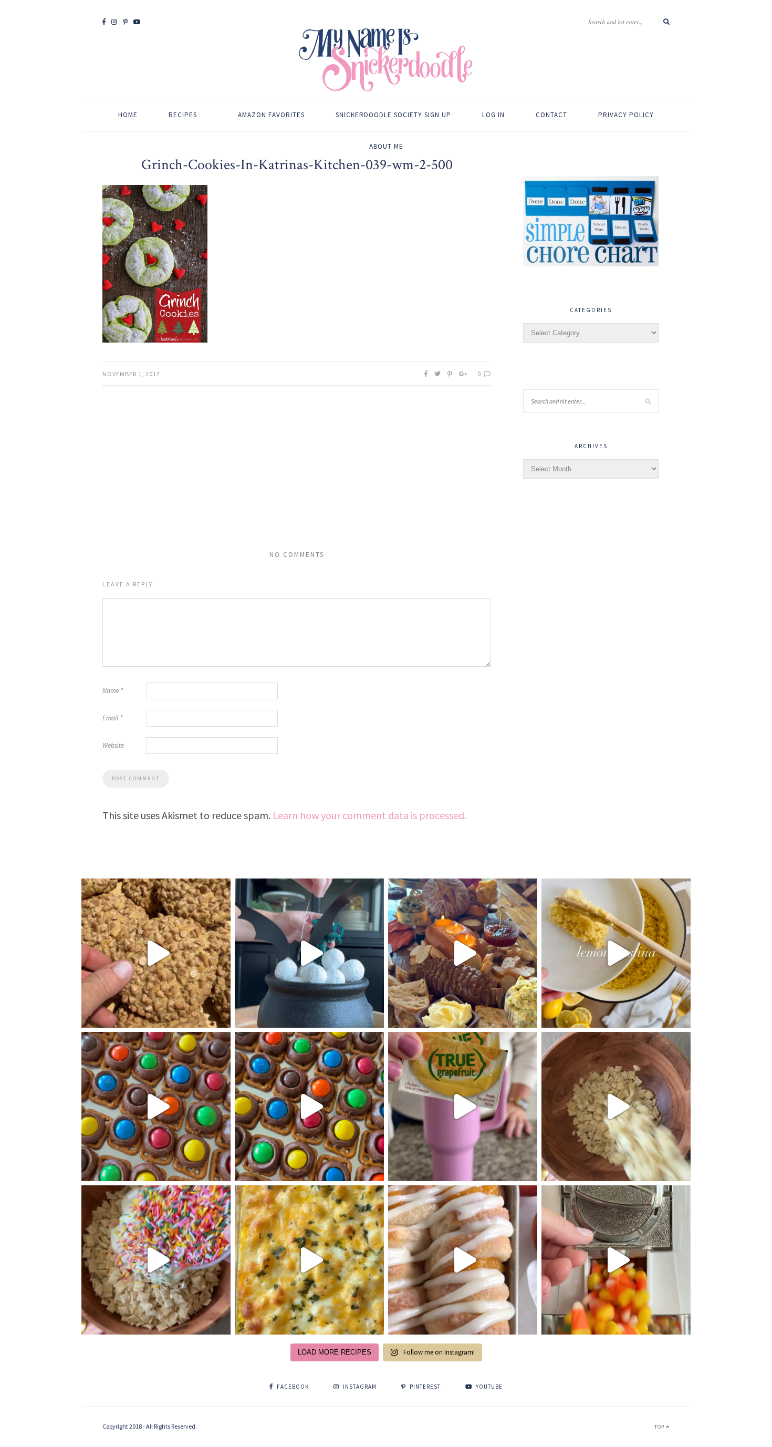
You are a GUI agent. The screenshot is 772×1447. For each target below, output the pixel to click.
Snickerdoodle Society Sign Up (393, 114)
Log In (493, 114)
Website (113, 745)
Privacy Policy (626, 114)
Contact (551, 114)
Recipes (183, 114)
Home (128, 114)
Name (112, 690)
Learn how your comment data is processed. (369, 815)
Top (660, 1426)
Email (112, 718)
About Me (386, 146)
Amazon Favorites (271, 114)
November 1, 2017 (131, 374)
